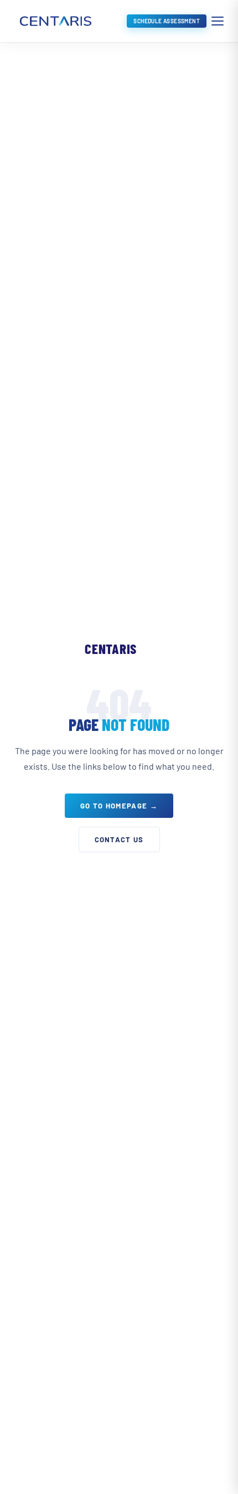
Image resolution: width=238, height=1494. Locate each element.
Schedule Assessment (166, 21)
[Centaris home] (55, 21)
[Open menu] (217, 21)
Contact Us (119, 839)
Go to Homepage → (119, 805)
